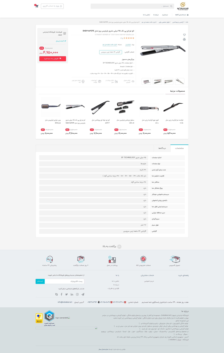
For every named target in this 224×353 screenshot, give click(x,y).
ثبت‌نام (40, 281)
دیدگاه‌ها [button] (162, 148)
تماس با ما (146, 15)
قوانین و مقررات (113, 288)
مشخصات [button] (179, 148)
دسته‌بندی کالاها (180, 15)
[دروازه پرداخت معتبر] (39, 318)
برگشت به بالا (110, 246)
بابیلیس (128, 45)
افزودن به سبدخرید (51, 58)
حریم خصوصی (149, 281)
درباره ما (156, 15)
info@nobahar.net (65, 302)
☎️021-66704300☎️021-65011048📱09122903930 (107, 302)
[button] (38, 6)
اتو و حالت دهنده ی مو (110, 45)
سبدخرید (165, 15)
